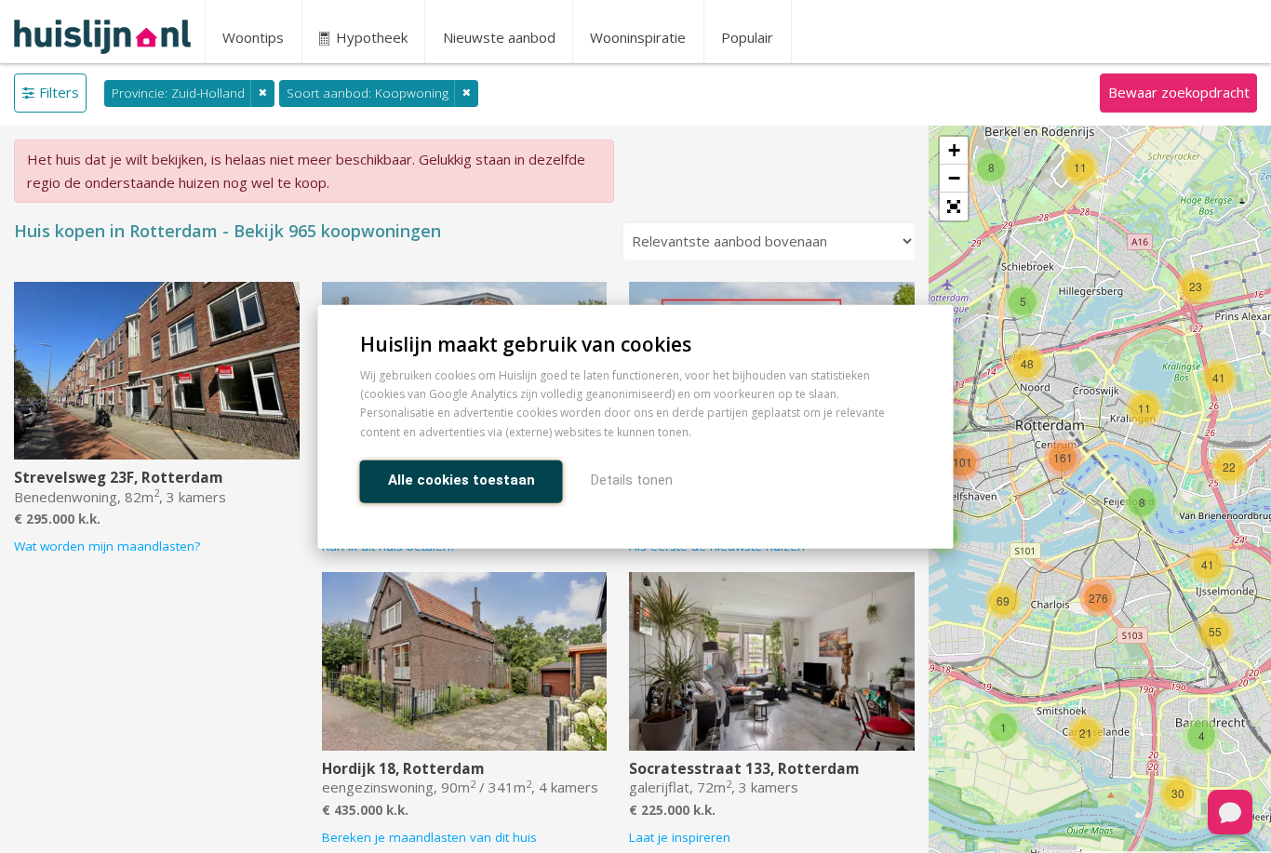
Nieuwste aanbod (499, 37)
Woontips (253, 37)
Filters (59, 92)
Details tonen (632, 479)
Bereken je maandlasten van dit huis (429, 837)
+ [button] (954, 150)
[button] (954, 206)
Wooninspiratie (638, 37)
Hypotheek (370, 37)
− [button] (954, 178)
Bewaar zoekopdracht (1179, 92)
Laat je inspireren (679, 837)
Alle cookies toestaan (461, 479)
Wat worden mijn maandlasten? (107, 546)
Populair (747, 37)
